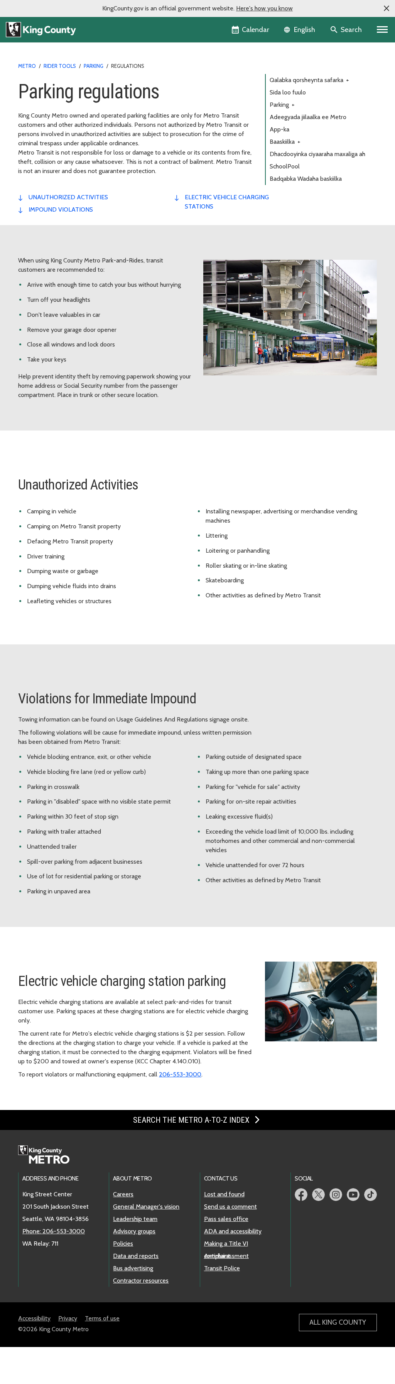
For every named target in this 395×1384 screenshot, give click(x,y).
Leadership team (135, 1219)
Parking (282, 104)
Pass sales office (226, 1219)
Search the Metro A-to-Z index (192, 1120)
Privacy (67, 1318)
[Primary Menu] (382, 29)
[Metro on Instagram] (335, 1194)
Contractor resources (141, 1280)
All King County (337, 1322)
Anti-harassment (226, 1256)
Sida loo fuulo (288, 92)
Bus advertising (133, 1268)
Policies (123, 1243)
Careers (123, 1194)
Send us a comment (230, 1206)
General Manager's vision (146, 1206)
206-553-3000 (180, 1074)
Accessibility (34, 1318)
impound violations (61, 209)
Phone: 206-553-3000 (53, 1231)
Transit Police (222, 1268)
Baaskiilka (285, 141)
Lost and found (224, 1194)
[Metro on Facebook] (301, 1194)
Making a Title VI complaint (226, 1244)
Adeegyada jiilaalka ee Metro (308, 117)
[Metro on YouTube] (353, 1194)
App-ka (279, 129)
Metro (27, 66)
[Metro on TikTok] (370, 1194)
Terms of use (102, 1318)
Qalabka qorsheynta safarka (309, 80)
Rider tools (60, 66)
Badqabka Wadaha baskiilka (306, 178)
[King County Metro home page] (48, 1155)
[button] (386, 8)
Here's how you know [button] (264, 8)
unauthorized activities (68, 197)
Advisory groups (134, 1231)
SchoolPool (285, 166)
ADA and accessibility (233, 1231)
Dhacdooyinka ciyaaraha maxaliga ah (317, 154)
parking (93, 66)
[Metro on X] (318, 1194)
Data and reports (136, 1256)
